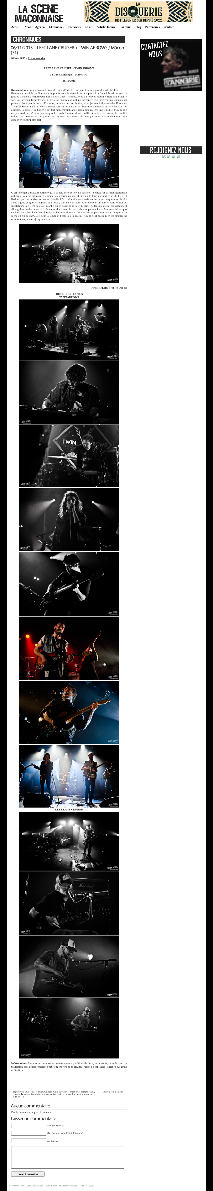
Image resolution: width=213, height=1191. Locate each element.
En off (89, 27)
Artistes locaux (106, 27)
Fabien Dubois (118, 287)
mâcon (61, 1094)
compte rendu (87, 1091)
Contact (169, 27)
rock (92, 1094)
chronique (75, 1091)
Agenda (40, 27)
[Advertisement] (69, 1080)
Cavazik (48, 1091)
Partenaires (152, 27)
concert (16, 1094)
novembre (70, 1094)
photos (80, 1094)
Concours (125, 27)
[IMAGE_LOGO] (40, 23)
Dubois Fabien (51, 1186)
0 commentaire (36, 58)
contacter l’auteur (104, 1066)
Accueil (15, 27)
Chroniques (56, 27)
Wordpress (73, 1186)
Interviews (74, 27)
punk (86, 1094)
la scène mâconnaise (31, 1094)
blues (40, 1091)
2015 (34, 1091)
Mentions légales (86, 1186)
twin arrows (18, 1096)
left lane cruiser (49, 1094)
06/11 (28, 1091)
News (28, 27)
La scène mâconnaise (34, 1186)
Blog (138, 27)
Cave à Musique (61, 1091)
